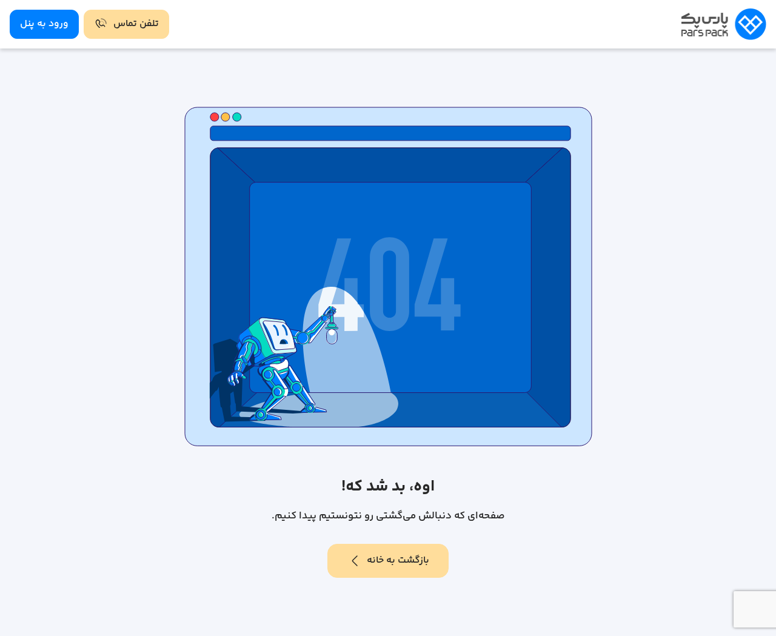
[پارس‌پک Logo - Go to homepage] (723, 24)
